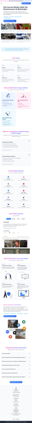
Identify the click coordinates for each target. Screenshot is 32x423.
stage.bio (16, 399)
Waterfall (13, 218)
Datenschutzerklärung (16, 411)
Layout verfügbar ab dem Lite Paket (10, 228)
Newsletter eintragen (16, 401)
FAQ (16, 402)
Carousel (8, 218)
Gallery (18, 218)
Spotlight (23, 218)
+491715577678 (16, 396)
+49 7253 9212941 (16, 394)
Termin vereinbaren (27, 3)
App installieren (16, 404)
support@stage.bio (16, 395)
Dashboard (16, 400)
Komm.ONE (16, 408)
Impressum (16, 412)
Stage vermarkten (16, 403)
